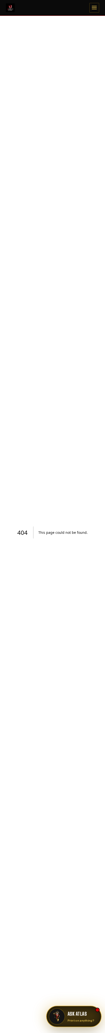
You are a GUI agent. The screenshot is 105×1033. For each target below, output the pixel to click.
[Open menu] (94, 8)
